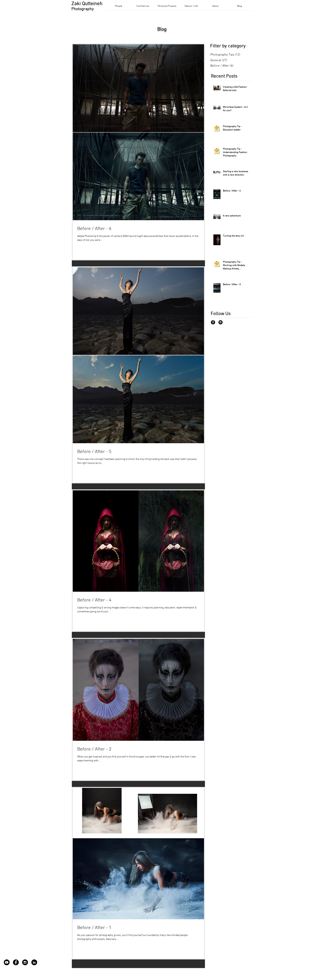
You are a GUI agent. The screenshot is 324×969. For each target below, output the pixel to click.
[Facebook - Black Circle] (213, 322)
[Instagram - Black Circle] (220, 322)
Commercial (11, 491)
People (8, 483)
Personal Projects (14, 499)
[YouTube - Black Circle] (7, 962)
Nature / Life (12, 507)
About (7, 515)
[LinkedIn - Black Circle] (34, 962)
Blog (7, 523)
